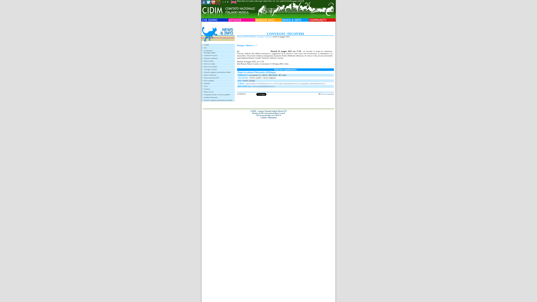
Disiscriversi (272, 117)
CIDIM (206, 45)
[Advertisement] (285, 26)
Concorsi (207, 89)
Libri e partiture (209, 81)
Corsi (206, 86)
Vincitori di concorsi (210, 55)
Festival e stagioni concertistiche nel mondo (218, 100)
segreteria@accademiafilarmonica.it (259, 83)
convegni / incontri (263, 37)
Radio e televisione (210, 75)
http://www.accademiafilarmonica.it (261, 86)
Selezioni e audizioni (210, 58)
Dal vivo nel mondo (210, 67)
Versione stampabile (327, 94)
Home (239, 37)
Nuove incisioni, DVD (211, 78)
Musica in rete (208, 92)
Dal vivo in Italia (209, 64)
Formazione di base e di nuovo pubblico (217, 95)
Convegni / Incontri (210, 69)
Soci (205, 48)
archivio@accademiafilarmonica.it (286, 83)
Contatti (264, 117)
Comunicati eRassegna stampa (209, 52)
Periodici (207, 83)
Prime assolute (209, 61)
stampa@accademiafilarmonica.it (313, 83)
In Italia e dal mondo (210, 97)
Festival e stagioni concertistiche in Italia (217, 72)
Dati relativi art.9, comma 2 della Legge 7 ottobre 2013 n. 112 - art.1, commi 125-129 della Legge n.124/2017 (270, 1)
